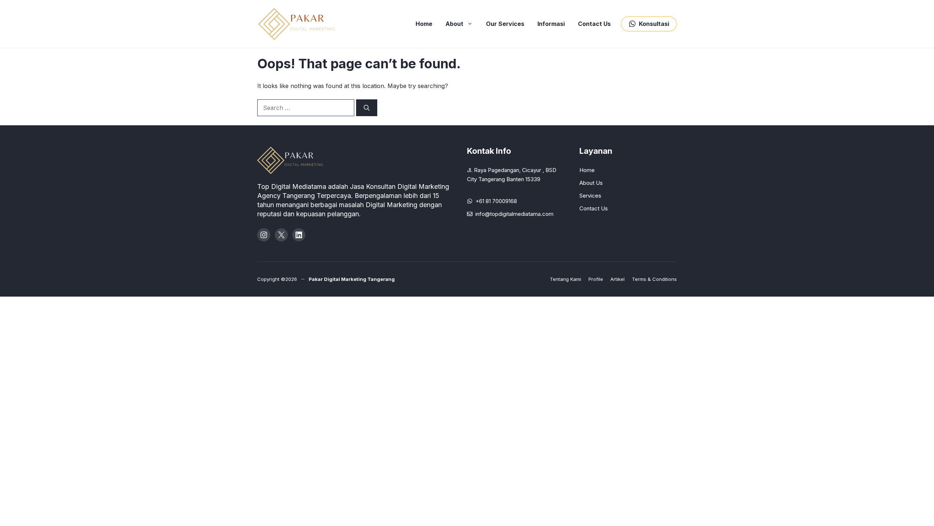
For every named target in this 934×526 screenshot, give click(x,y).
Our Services (505, 23)
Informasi (551, 23)
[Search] (366, 107)
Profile (595, 279)
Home (424, 23)
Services (590, 195)
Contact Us (594, 23)
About (454, 23)
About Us (591, 182)
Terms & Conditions (654, 279)
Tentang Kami (565, 279)
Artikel (617, 279)
